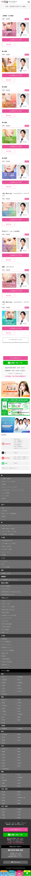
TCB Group (17, 862)
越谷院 (19, 708)
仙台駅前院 (4, 734)
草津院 (19, 786)
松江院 (3, 797)
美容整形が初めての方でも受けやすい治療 (11, 591)
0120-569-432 (16, 850)
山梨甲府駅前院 (5, 768)
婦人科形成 (4, 510)
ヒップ (3, 519)
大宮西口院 (4, 705)
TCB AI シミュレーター (7, 601)
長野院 (19, 757)
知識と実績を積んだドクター (8, 594)
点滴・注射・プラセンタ (7, 525)
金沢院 (19, 760)
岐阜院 (19, 751)
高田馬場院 (20, 676)
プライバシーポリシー (7, 644)
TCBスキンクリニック (20, 448)
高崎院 (19, 719)
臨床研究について (6, 664)
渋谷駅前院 (20, 682)
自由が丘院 (4, 694)
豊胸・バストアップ (6, 507)
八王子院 (19, 688)
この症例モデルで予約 (15, 39)
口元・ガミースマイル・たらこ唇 (9, 487)
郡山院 (3, 737)
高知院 (3, 803)
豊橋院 (3, 751)
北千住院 (19, 691)
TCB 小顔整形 (17, 446)
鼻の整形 (4, 484)
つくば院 (4, 714)
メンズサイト (5, 561)
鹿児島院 (19, 809)
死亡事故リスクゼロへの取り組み (9, 615)
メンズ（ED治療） (6, 567)
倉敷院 (19, 791)
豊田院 (19, 748)
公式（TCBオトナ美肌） (20, 457)
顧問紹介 (4, 656)
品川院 (3, 691)
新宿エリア (4, 676)
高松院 (3, 800)
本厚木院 (19, 702)
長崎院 (3, 814)
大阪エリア (4, 774)
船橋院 (19, 717)
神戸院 (19, 780)
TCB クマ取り (17, 443)
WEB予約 (19, 875)
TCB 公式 (16, 439)
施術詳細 (8, 44)
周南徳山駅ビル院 (21, 797)
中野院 (3, 685)
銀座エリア (20, 679)
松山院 (19, 800)
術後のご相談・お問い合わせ (8, 609)
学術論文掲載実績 (6, 659)
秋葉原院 (4, 682)
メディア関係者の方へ (7, 641)
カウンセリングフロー (7, 618)
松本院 (3, 760)
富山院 (3, 765)
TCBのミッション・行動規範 (8, 606)
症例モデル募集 (5, 612)
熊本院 (3, 812)
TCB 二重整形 (17, 441)
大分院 (3, 817)
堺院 (3, 777)
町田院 (19, 685)
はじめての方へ (5, 621)
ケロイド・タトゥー (6, 552)
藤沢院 (3, 702)
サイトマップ (5, 667)
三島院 (3, 757)
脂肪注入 (4, 498)
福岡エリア (4, 809)
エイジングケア (5, 501)
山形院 (19, 740)
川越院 (3, 708)
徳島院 (19, 803)
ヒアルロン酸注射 (6, 493)
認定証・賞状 (5, 653)
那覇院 (19, 817)
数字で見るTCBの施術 (7, 624)
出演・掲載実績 (5, 629)
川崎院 (19, 699)
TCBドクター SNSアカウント (10, 468)
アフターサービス (6, 588)
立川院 (3, 688)
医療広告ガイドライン (7, 647)
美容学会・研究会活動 (7, 661)
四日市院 (19, 763)
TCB (15, 452)
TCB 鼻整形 (17, 444)
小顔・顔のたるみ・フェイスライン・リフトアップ (13, 490)
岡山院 (3, 791)
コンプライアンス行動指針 (8, 650)
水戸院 (19, 711)
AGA (3, 564)
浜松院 (19, 754)
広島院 (3, 794)
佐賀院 (19, 814)
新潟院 (3, 763)
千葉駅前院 (20, 714)
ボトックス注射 (5, 495)
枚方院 (19, 774)
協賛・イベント (5, 632)
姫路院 (3, 783)
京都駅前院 (20, 777)
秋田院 (3, 743)
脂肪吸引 (4, 516)
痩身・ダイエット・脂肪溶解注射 (9, 513)
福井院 (19, 765)
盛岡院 (3, 740)
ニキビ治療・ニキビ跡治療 (8, 534)
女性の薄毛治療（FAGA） (7, 540)
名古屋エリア (5, 748)
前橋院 (3, 722)
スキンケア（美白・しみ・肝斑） (9, 531)
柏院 (3, 717)
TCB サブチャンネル (19, 459)
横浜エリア (4, 699)
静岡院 (3, 754)
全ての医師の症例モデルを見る (15, 339)
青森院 (19, 737)
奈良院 (19, 783)
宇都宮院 (4, 711)
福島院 (19, 734)
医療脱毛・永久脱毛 (6, 573)
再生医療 (4, 554)
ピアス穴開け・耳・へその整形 (8, 543)
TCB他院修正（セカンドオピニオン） (10, 579)
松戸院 (3, 719)
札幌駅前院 (4, 728)
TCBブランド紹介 (6, 603)
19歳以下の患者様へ (6, 626)
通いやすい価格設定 (6, 586)
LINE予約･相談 (27, 875)
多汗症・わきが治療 (6, 546)
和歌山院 (4, 786)
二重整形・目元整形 (6, 478)
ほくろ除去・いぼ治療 (7, 549)
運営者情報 (4, 638)
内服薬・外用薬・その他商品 (8, 528)
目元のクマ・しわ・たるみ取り (8, 481)
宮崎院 (19, 812)
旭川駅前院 (20, 728)
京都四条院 (4, 780)
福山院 (19, 794)
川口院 (19, 705)
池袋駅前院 (4, 679)
